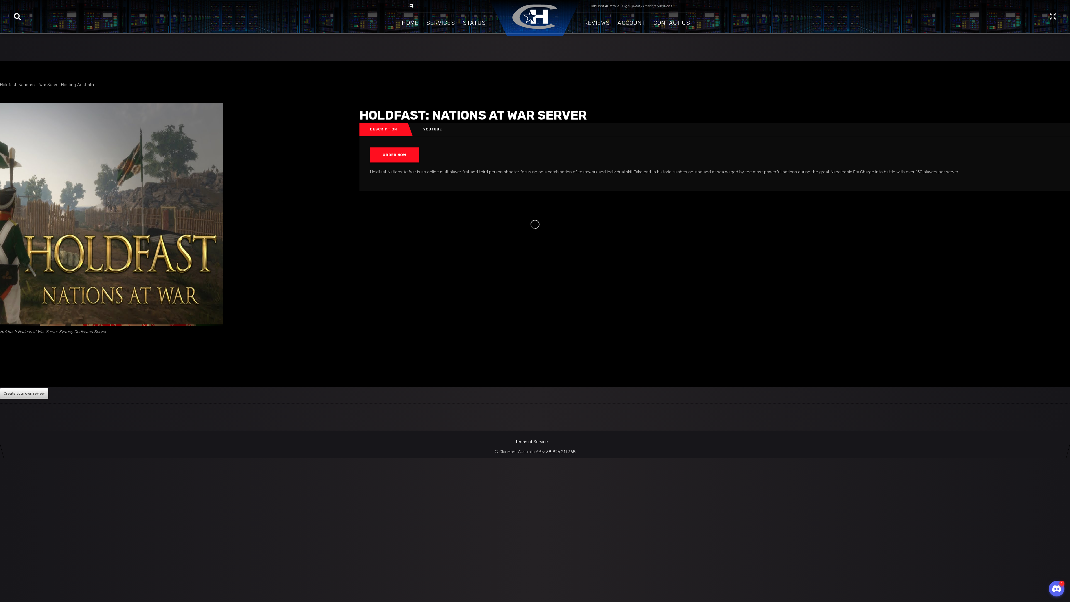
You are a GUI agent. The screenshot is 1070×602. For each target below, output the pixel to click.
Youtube (432, 129)
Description (383, 129)
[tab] (384, 129)
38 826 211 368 (561, 451)
